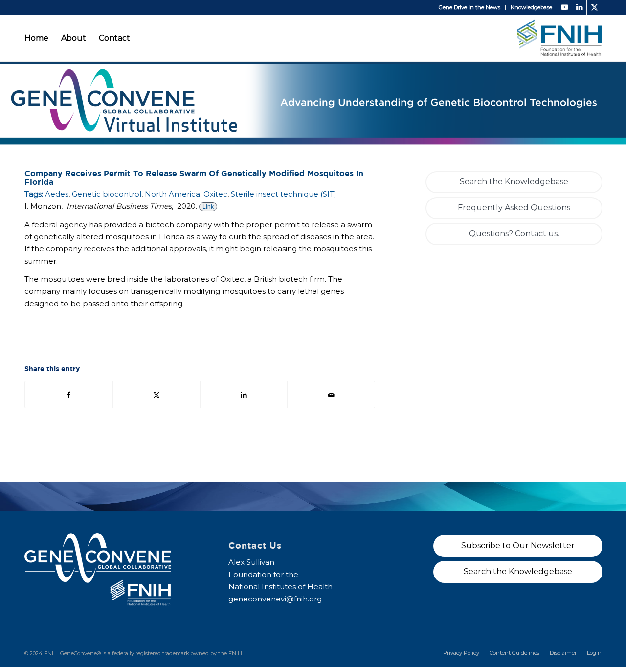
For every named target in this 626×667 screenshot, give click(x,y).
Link (208, 206)
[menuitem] (470, 7)
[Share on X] (156, 394)
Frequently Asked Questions (514, 207)
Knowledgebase (531, 7)
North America (172, 194)
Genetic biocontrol (106, 194)
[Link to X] (594, 7)
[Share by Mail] (331, 394)
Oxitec (215, 194)
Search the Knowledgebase (514, 181)
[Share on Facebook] (68, 394)
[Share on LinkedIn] (244, 394)
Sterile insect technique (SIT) (283, 194)
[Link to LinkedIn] (579, 7)
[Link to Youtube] (565, 7)
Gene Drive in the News (469, 7)
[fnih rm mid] (559, 38)
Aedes (56, 194)
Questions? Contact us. (514, 233)
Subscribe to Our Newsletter (518, 545)
